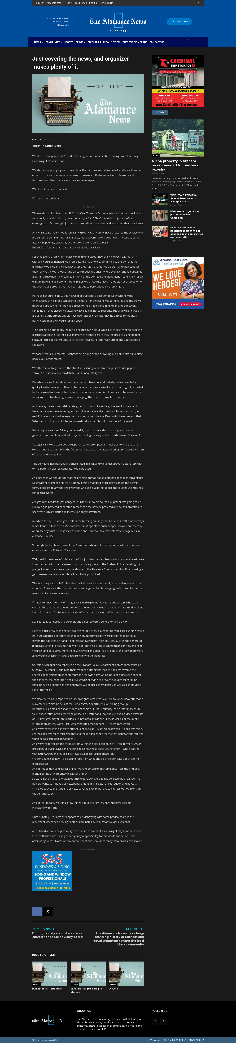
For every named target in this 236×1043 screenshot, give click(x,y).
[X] (199, 3)
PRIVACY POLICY (196, 1040)
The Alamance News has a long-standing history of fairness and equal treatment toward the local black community (118, 938)
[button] (188, 41)
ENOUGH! (113, 989)
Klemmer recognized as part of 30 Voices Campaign (184, 214)
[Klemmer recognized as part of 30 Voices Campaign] (160, 215)
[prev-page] (154, 247)
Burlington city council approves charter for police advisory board (57, 935)
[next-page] (159, 247)
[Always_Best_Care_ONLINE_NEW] (178, 283)
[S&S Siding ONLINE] (88, 871)
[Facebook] (195, 3)
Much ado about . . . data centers (47, 989)
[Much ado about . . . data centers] (49, 974)
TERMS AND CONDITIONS (174, 1040)
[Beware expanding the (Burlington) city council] (88, 974)
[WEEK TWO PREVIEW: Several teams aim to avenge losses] (160, 199)
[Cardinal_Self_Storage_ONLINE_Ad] (178, 81)
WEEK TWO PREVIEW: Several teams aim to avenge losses (183, 198)
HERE (103, 1029)
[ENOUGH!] (126, 974)
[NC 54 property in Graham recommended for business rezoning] (178, 138)
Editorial (48, 139)
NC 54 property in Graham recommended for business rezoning (175, 165)
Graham (156, 155)
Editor (36, 146)
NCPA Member (153, 1040)
